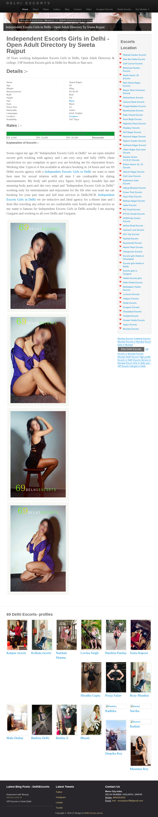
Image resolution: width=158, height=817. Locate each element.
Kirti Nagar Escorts (132, 132)
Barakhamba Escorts (133, 110)
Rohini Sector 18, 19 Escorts (133, 166)
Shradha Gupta (90, 695)
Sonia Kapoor (139, 653)
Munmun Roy (139, 769)
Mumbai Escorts (131, 329)
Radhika (110, 711)
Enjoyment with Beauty (17, 794)
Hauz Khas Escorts (132, 196)
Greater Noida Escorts (134, 320)
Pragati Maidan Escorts (134, 106)
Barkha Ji (62, 738)
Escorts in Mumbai (135, 341)
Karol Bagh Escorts (132, 119)
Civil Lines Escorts (132, 176)
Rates (46, 9)
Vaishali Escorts (130, 238)
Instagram (61, 797)
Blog (67, 9)
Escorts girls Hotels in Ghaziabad (133, 257)
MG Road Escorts (131, 209)
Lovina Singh (90, 653)
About (35, 9)
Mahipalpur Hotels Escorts (132, 288)
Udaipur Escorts (131, 298)
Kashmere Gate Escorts (130, 182)
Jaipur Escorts (130, 324)
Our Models (142, 9)
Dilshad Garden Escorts (134, 55)
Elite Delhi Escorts (131, 349)
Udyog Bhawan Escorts (134, 188)
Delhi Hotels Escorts (133, 282)
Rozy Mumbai (139, 695)
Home (25, 9)
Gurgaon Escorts (104, 9)
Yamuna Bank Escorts (133, 102)
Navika (134, 711)
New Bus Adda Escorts (134, 59)
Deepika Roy (113, 753)
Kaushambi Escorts (132, 243)
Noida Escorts (124, 9)
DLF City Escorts (131, 234)
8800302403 (119, 797)
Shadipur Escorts (131, 128)
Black (71, 101)
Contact (77, 9)
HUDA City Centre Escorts (131, 219)
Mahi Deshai (14, 738)
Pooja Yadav (113, 695)
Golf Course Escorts (133, 63)
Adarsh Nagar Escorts (133, 172)
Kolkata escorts (41, 653)
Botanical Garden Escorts (131, 69)
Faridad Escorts (130, 316)
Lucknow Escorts (131, 294)
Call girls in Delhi (137, 366)
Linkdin (59, 802)
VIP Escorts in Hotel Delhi (18, 801)
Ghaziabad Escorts (132, 311)
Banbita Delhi (40, 738)
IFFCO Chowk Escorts (134, 214)
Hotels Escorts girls (132, 278)
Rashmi (135, 726)
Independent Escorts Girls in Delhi (68, 171)
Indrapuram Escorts (132, 251)
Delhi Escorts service (93, 813)
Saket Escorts (129, 205)
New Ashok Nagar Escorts (131, 84)
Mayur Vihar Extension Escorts (134, 91)
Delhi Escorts (28, 3)
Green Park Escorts (132, 192)
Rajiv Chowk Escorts (133, 115)
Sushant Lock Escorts (133, 230)
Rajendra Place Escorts (134, 123)
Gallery (56, 9)
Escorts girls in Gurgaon (130, 272)
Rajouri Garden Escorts (134, 141)
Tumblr (59, 807)
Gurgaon (73, 116)
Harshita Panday (116, 653)
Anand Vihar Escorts (133, 247)
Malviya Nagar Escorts (134, 201)
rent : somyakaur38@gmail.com (127, 800)
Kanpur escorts (16, 653)
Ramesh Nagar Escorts (134, 136)
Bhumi (85, 738)
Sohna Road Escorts (133, 225)
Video (89, 9)
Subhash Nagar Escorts (134, 145)
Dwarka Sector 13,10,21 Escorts (131, 158)
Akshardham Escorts (133, 97)
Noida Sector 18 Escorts (131, 77)
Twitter (59, 792)
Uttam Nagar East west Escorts (134, 151)
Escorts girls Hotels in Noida (133, 265)
